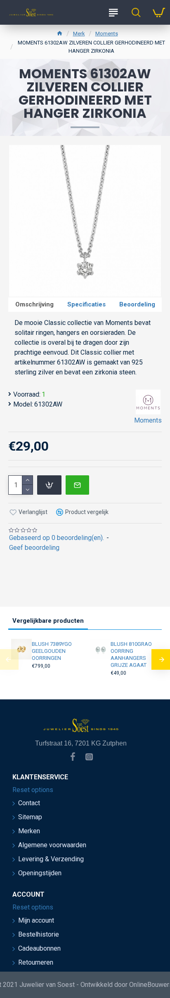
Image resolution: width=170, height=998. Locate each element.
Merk (79, 33)
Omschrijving (34, 304)
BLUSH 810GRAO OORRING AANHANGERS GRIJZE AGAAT (131, 654)
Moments (106, 33)
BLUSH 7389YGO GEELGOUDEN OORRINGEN (52, 651)
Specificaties (86, 304)
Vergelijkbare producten (48, 620)
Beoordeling (137, 304)
